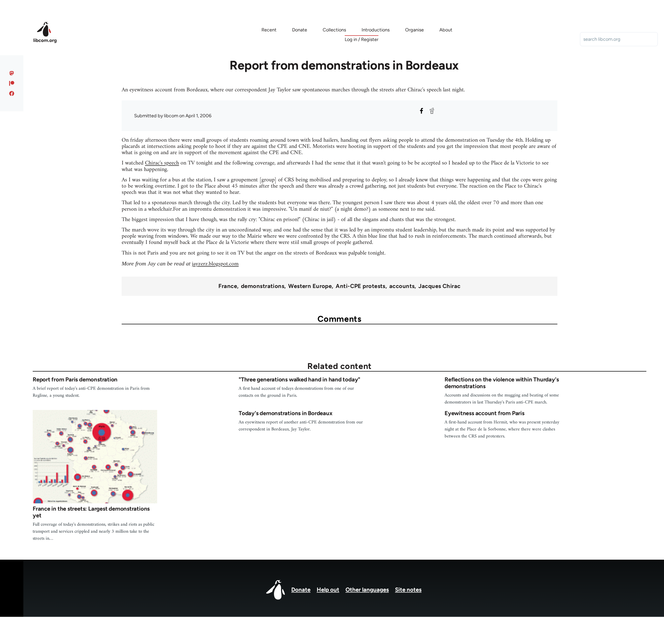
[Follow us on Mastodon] (11, 73)
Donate (300, 589)
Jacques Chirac (439, 286)
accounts (402, 286)
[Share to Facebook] (421, 111)
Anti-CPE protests (360, 286)
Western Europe (310, 286)
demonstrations (262, 286)
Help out (328, 589)
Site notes (408, 589)
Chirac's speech (162, 163)
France (227, 286)
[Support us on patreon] (11, 83)
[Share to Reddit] (432, 111)
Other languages (367, 589)
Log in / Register (361, 39)
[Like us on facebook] (11, 93)
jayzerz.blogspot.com (215, 264)
